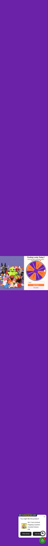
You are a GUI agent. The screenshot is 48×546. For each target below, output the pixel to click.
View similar (26, 534)
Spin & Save (36, 284)
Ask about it (38, 534)
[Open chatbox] (42, 533)
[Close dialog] (1, 256)
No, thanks (36, 287)
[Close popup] (44, 516)
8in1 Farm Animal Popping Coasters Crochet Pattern (34, 524)
